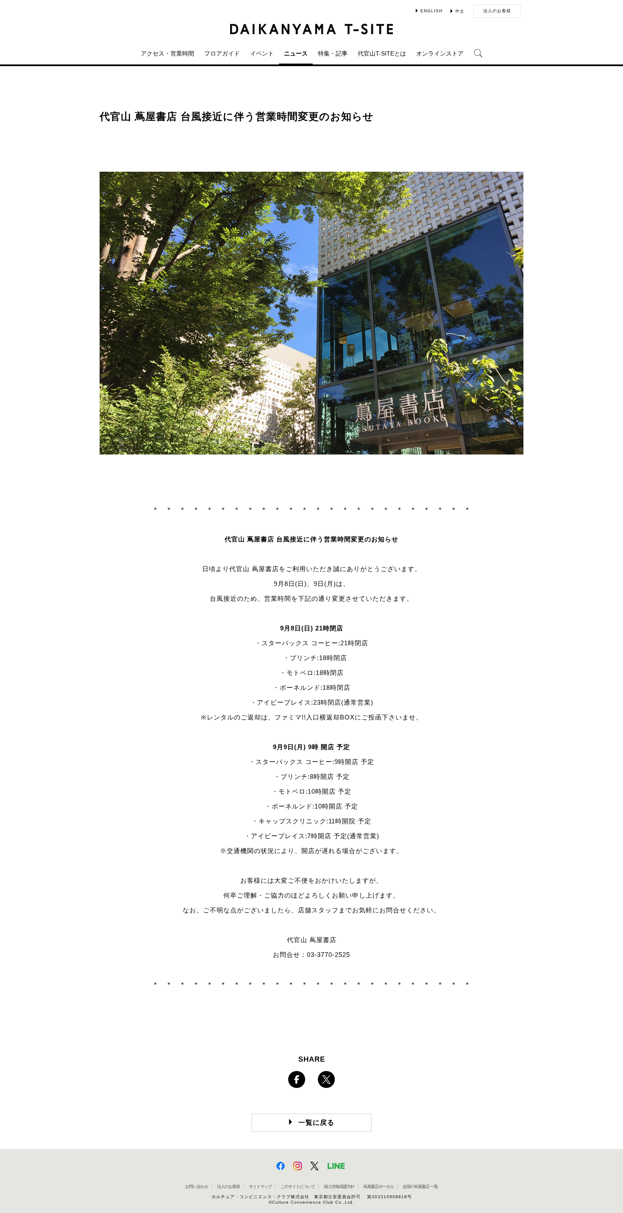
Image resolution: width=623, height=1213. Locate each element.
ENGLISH (431, 10)
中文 (459, 11)
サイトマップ (260, 1186)
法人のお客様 (497, 10)
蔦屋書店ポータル (378, 1186)
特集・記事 (333, 53)
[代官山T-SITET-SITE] (311, 29)
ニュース (296, 53)
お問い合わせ (196, 1186)
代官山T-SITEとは (382, 53)
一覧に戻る (316, 1122)
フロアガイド (222, 53)
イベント (262, 53)
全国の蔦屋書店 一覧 (420, 1186)
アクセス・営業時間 (167, 53)
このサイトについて (298, 1186)
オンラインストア (440, 53)
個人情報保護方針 (339, 1186)
